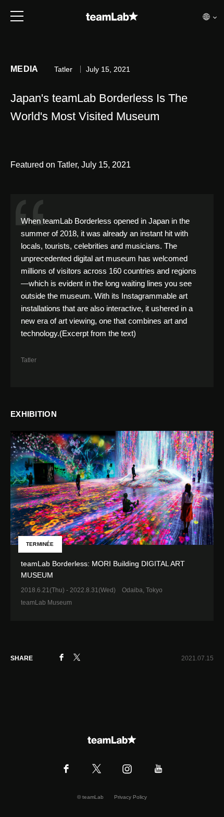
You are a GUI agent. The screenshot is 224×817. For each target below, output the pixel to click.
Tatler (28, 360)
